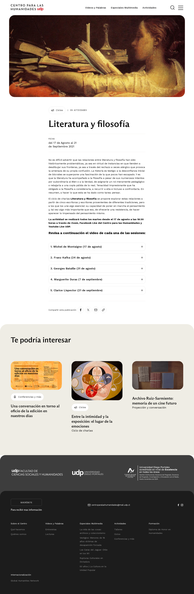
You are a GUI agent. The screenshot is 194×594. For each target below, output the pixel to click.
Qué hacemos (18, 529)
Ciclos (117, 534)
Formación (154, 523)
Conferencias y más (124, 539)
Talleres (118, 529)
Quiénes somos (18, 534)
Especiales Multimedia (124, 7)
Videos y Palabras (95, 7)
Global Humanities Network (25, 580)
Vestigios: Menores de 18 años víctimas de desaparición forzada (92, 541)
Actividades (149, 7)
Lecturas (49, 534)
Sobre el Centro (19, 523)
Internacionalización (21, 575)
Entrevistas (51, 529)
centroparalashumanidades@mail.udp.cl (110, 505)
